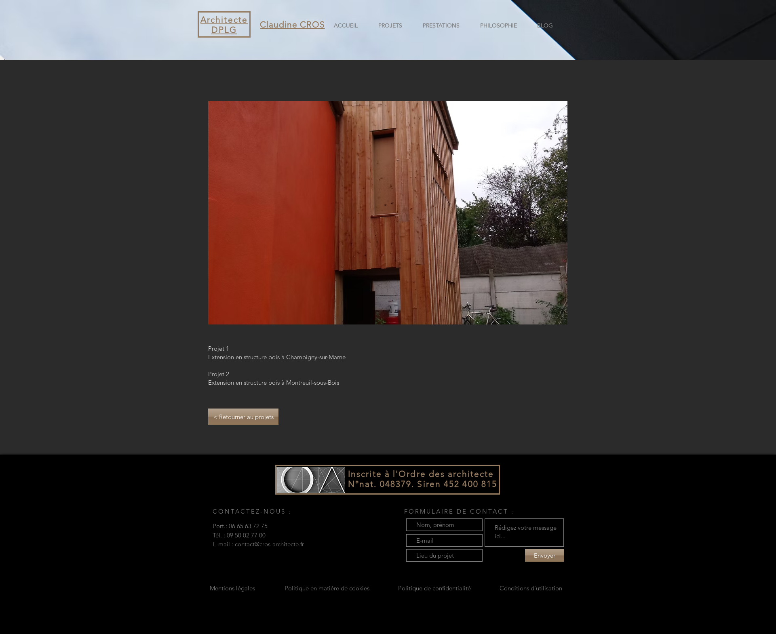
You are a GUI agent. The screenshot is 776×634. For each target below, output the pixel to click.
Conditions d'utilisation (531, 588)
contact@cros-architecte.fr (269, 544)
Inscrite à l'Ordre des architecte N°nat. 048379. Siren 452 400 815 (424, 479)
